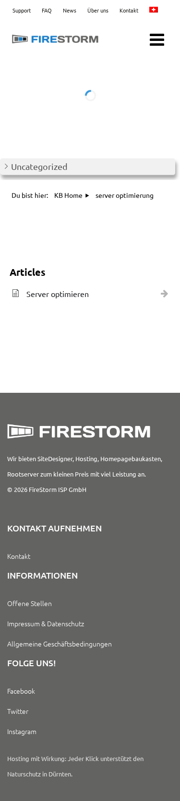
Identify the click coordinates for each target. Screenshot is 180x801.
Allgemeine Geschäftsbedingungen (59, 643)
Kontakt (129, 10)
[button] (87, 166)
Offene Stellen (29, 603)
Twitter (17, 711)
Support (21, 10)
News (69, 10)
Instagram (21, 731)
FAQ (47, 10)
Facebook (21, 691)
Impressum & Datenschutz (45, 623)
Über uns (97, 10)
